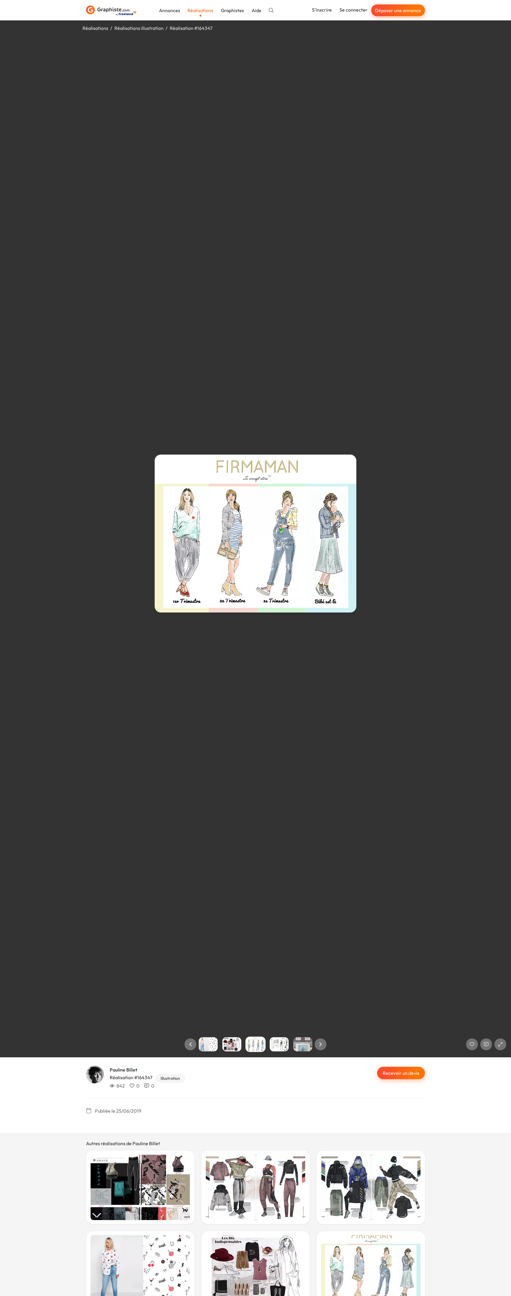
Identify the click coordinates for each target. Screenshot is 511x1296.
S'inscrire (322, 10)
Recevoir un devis (401, 1073)
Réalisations (200, 10)
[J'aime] (472, 1044)
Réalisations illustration (139, 28)
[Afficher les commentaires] (486, 1044)
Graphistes (232, 10)
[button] (190, 1044)
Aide (256, 10)
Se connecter (353, 10)
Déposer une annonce (398, 10)
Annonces (169, 10)
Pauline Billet (123, 1070)
